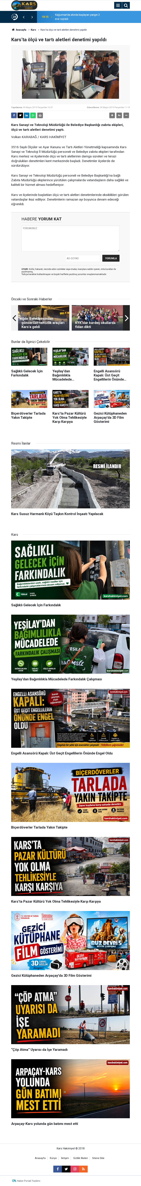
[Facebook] (14, 115)
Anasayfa (20, 29)
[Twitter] (20, 115)
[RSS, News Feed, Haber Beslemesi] (83, 1169)
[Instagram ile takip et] (74, 1169)
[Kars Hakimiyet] (24, 5)
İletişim (65, 1158)
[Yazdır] (40, 115)
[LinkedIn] (26, 115)
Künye (53, 1158)
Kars (33, 29)
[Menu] (118, 5)
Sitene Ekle (98, 1158)
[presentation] (23, 17)
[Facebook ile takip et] (57, 1169)
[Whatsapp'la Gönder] (33, 115)
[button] (112, 115)
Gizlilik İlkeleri (80, 1158)
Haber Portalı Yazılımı (28, 1180)
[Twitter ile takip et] (66, 1169)
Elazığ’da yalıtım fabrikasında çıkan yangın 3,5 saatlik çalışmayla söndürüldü (76, 17)
